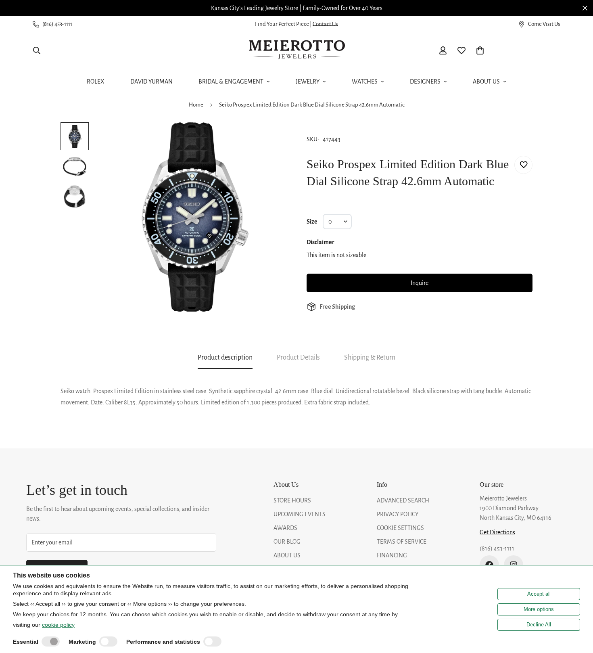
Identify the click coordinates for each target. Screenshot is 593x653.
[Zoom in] (269, 139)
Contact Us (325, 24)
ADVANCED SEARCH (403, 500)
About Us (486, 81)
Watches (365, 81)
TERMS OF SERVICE (401, 541)
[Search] (36, 50)
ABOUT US (287, 555)
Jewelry (307, 81)
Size (312, 221)
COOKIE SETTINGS (400, 528)
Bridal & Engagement (230, 81)
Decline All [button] (538, 625)
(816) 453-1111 (497, 548)
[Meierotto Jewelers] (296, 51)
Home (196, 105)
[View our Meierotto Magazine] (356, 8)
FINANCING (392, 555)
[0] (480, 50)
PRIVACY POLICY (397, 514)
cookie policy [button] (58, 625)
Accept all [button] (539, 594)
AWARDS (285, 528)
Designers (425, 81)
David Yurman (151, 81)
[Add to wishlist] (523, 165)
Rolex (95, 81)
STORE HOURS (292, 500)
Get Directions (497, 532)
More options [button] (539, 609)
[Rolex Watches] (532, 50)
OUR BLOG (287, 541)
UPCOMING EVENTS (300, 514)
